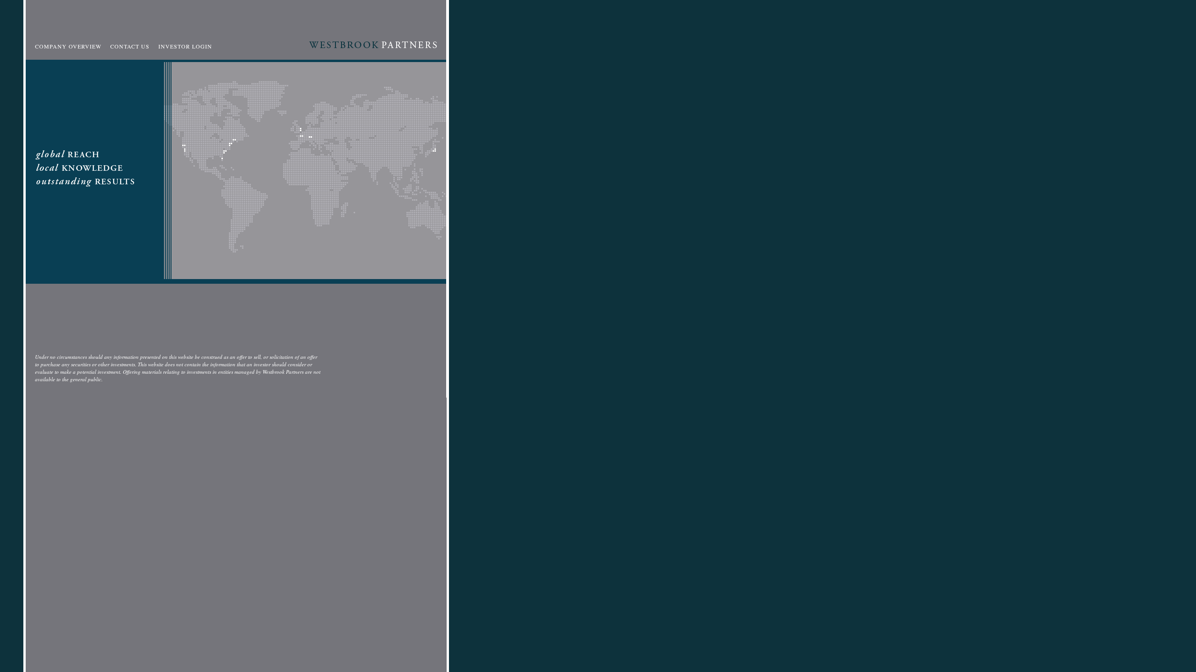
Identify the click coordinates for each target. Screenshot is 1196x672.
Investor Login (185, 46)
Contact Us (130, 46)
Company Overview (68, 46)
